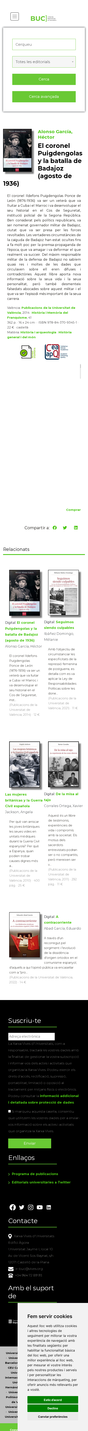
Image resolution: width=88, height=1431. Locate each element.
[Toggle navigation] (14, 16)
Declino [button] (52, 1408)
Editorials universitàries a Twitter (41, 1182)
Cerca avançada (44, 96)
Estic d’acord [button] (53, 1400)
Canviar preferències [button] (53, 1416)
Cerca (44, 79)
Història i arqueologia (38, 332)
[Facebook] (55, 527)
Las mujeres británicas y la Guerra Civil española (24, 800)
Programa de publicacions (35, 1174)
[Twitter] (65, 527)
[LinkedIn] (76, 527)
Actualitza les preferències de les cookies (39, 3)
